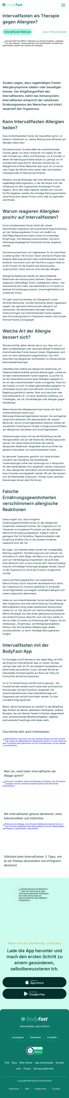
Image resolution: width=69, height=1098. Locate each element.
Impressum (14, 1089)
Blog (14, 1062)
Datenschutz (41, 1089)
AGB (27, 1089)
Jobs (18, 1068)
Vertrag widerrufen (43, 1068)
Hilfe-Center (25, 1062)
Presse (27, 1068)
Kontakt (60, 1062)
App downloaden (44, 1062)
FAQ (7, 1062)
